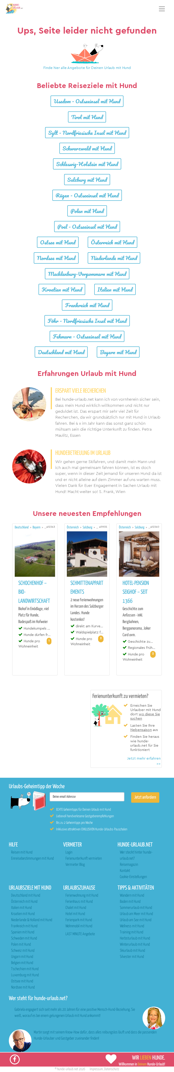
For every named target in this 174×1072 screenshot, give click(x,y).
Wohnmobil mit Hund (78, 926)
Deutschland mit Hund (61, 352)
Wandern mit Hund (132, 896)
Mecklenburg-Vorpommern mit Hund (87, 273)
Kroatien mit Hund (62, 289)
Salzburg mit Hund (87, 179)
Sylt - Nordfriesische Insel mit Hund (87, 132)
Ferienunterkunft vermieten (83, 859)
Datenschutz (111, 1069)
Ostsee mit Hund (57, 242)
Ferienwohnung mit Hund (81, 896)
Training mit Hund (131, 932)
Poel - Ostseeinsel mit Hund (87, 226)
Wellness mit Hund (132, 926)
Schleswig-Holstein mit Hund (87, 163)
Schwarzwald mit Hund (87, 148)
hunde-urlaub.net (67, 1069)
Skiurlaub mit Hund (132, 951)
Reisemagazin (129, 865)
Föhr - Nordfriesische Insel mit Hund (87, 320)
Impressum (96, 1069)
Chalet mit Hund (75, 908)
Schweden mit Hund (24, 938)
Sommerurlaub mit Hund (136, 908)
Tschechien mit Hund (25, 969)
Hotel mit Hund (75, 914)
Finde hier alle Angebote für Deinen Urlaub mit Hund (87, 68)
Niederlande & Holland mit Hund (31, 920)
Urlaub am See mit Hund (135, 920)
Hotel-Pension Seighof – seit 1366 (136, 592)
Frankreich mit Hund (87, 305)
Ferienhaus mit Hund (79, 902)
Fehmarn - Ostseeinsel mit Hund (87, 336)
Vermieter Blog (75, 865)
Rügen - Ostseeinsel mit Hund (87, 195)
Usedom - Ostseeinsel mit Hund (87, 101)
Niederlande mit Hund (114, 257)
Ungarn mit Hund (22, 957)
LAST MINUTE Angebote (80, 934)
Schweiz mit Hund (22, 951)
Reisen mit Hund (21, 852)
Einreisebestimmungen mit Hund (32, 859)
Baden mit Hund (130, 902)
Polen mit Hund (87, 210)
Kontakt (125, 871)
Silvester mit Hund (132, 957)
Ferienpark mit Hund (78, 920)
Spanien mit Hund (22, 932)
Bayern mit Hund (118, 352)
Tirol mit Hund (87, 117)
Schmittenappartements (86, 588)
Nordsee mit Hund (56, 257)
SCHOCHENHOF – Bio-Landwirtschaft (34, 592)
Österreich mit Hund (112, 242)
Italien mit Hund (115, 289)
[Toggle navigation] (162, 9)
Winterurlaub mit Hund (135, 945)
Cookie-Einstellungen (133, 877)
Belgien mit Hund (22, 963)
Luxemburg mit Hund (25, 975)
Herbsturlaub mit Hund (135, 938)
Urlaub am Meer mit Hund (136, 914)
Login (68, 852)
